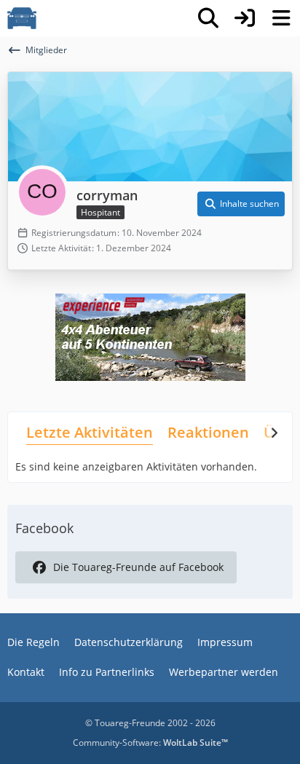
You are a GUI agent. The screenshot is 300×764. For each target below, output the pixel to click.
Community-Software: (150, 742)
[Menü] (281, 18)
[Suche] (208, 18)
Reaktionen (208, 432)
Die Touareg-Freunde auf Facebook (138, 567)
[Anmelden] (244, 18)
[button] (241, 204)
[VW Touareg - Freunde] (21, 18)
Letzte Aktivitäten (89, 432)
